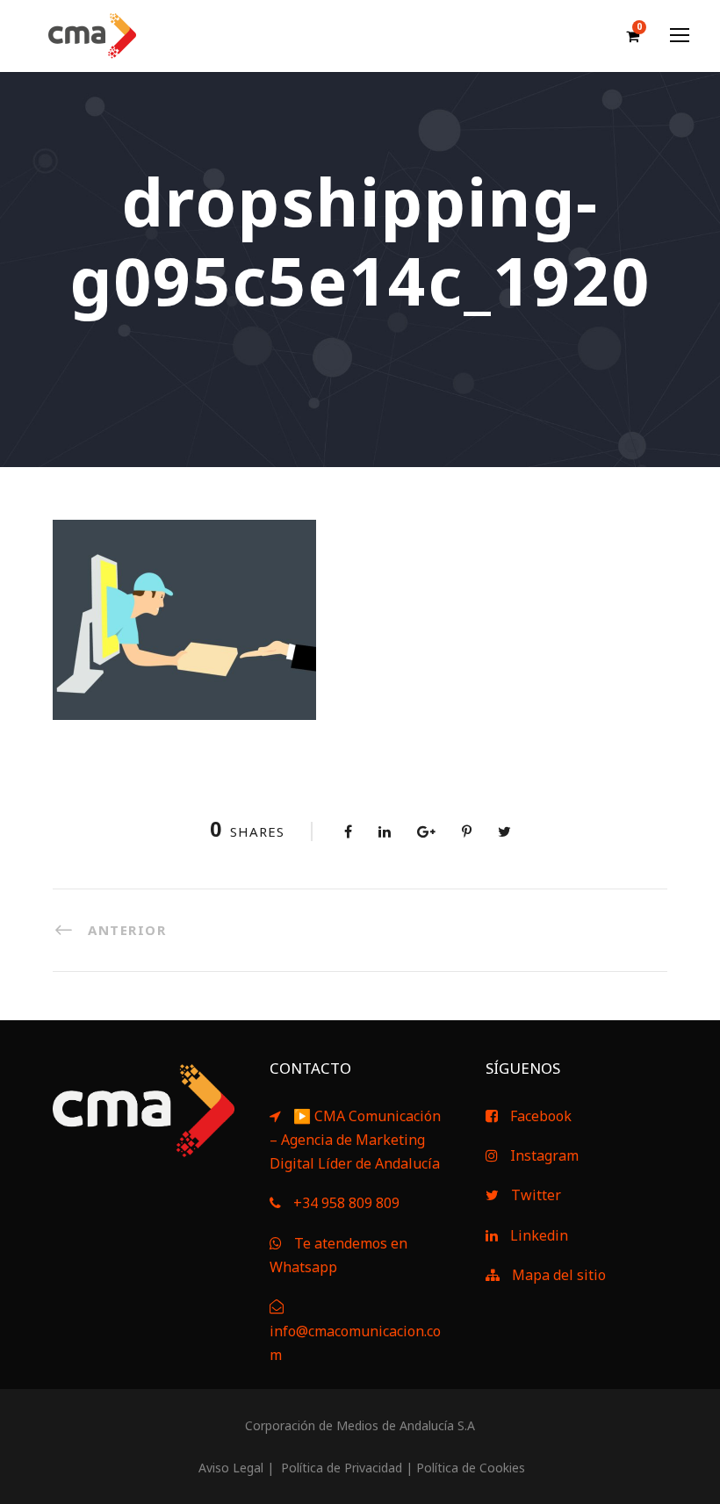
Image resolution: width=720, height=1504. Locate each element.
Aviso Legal (229, 1467)
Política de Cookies (470, 1467)
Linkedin (539, 1235)
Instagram (544, 1155)
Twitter (536, 1195)
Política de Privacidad (339, 1467)
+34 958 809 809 (346, 1203)
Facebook (541, 1116)
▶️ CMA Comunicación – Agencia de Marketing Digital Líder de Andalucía (355, 1139)
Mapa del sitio (559, 1275)
